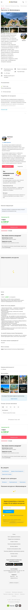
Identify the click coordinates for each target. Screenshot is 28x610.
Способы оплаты (14, 553)
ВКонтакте (12, 576)
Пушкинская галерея (6, 474)
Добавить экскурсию (14, 582)
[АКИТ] (17, 606)
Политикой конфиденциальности (10, 523)
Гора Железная (5, 471)
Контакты (14, 596)
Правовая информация (8, 594)
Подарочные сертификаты (14, 539)
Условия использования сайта (14, 548)
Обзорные (4, 482)
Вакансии (17, 594)
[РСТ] (20, 606)
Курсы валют (14, 556)
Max (17, 576)
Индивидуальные (13, 482)
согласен (8, 515)
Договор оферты (14, 546)
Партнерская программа (17, 592)
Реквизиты (22, 594)
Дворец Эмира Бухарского (17, 471)
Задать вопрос (8, 166)
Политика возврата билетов (14, 544)
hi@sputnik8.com (14, 578)
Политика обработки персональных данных (14, 551)
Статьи (14, 534)
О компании (8, 592)
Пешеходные (23, 482)
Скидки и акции (14, 541)
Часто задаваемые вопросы (14, 536)
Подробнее (20, 166)
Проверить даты (14, 227)
